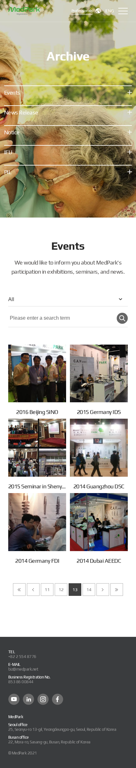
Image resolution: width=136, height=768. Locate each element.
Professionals (82, 11)
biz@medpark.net (23, 669)
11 (47, 589)
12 (61, 589)
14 (88, 589)
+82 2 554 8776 (22, 656)
